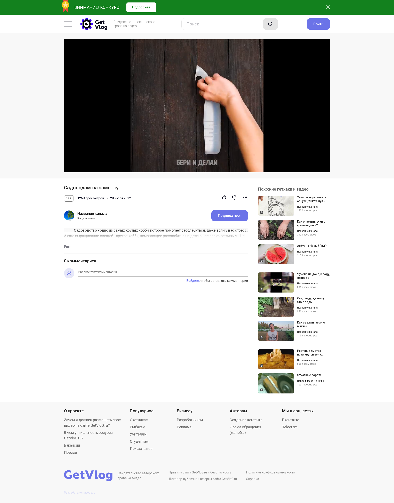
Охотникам (139, 420)
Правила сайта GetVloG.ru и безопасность (200, 472)
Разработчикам (190, 420)
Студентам (139, 441)
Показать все (141, 448)
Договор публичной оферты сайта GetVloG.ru (203, 479)
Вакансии (72, 445)
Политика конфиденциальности (270, 472)
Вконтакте (290, 420)
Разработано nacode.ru (79, 492)
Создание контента (246, 420)
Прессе (70, 452)
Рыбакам (137, 427)
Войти (318, 24)
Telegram (290, 427)
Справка (252, 479)
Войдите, (193, 281)
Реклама (184, 427)
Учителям (138, 434)
